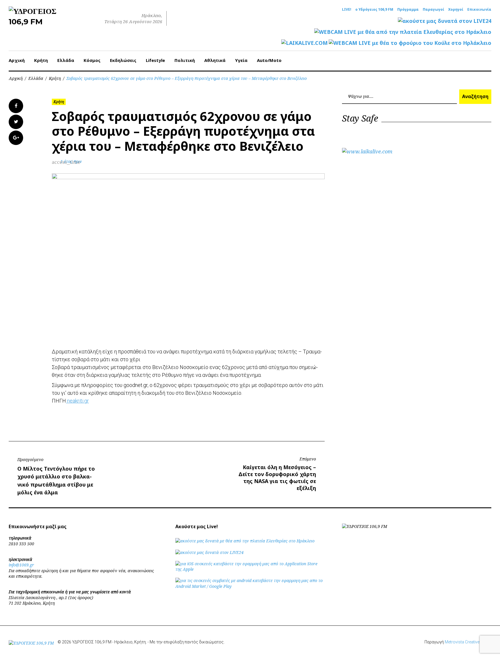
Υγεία (241, 60)
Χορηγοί (455, 9)
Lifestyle (155, 60)
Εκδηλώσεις (123, 60)
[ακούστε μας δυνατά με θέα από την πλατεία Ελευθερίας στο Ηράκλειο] (245, 541)
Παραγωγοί (433, 9)
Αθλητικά (214, 60)
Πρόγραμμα (408, 9)
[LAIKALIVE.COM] (304, 43)
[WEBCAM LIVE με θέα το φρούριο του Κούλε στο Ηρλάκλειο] (410, 43)
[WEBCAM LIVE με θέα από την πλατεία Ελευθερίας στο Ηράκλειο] (402, 32)
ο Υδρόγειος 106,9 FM (374, 9)
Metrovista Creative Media (468, 642)
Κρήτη (41, 60)
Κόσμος (92, 60)
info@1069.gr (21, 565)
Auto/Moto (269, 60)
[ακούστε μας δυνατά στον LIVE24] (444, 21)
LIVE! (346, 9)
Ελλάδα (65, 60)
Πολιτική (184, 60)
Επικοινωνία (479, 9)
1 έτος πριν (71, 161)
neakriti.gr (77, 401)
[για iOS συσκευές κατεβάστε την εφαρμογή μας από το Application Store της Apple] (250, 569)
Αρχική (17, 60)
